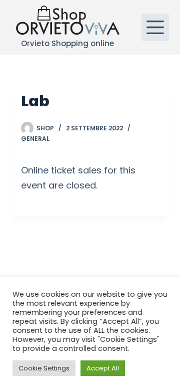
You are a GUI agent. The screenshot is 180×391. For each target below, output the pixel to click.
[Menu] (155, 27)
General (35, 138)
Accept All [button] (102, 368)
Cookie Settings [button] (44, 368)
